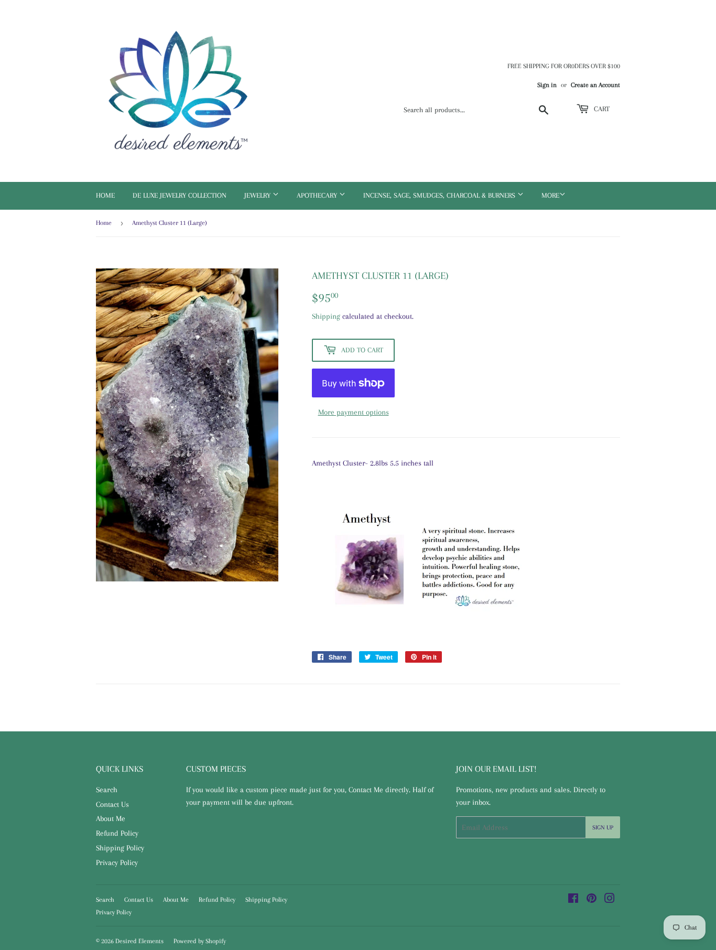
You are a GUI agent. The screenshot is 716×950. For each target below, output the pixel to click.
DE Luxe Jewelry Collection (179, 195)
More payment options (353, 412)
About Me (110, 818)
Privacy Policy (117, 862)
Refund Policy (117, 833)
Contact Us (112, 804)
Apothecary (318, 195)
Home (105, 195)
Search (106, 789)
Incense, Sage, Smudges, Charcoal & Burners (440, 195)
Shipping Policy (120, 848)
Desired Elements (139, 941)
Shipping (326, 316)
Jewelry (258, 195)
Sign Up (602, 827)
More (550, 195)
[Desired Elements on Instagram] (609, 899)
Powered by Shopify (199, 941)
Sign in (547, 85)
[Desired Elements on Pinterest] (591, 899)
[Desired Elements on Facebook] (573, 899)
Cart (601, 109)
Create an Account (595, 85)
